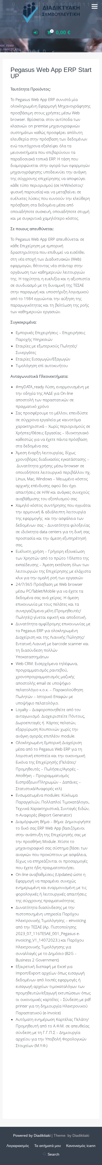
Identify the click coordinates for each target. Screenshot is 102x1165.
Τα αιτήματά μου (47, 1146)
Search (53, 1154)
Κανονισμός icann (80, 1146)
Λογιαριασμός (18, 1146)
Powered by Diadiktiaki (31, 1135)
